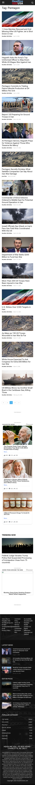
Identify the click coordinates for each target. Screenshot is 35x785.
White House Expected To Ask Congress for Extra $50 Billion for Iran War (16, 361)
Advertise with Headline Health (28, 622)
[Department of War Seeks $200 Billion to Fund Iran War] (17, 244)
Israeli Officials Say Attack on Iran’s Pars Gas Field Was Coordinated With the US (17, 228)
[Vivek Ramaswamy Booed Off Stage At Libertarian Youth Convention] (6, 651)
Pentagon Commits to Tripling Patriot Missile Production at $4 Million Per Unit (15, 88)
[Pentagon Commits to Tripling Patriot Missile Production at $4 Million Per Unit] (17, 76)
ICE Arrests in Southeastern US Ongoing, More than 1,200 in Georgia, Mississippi (22, 704)
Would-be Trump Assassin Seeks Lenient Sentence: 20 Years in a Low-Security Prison (22, 669)
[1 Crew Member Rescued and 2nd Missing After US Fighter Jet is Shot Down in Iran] (17, 19)
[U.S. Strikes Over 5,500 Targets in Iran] (17, 297)
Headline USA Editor (7, 36)
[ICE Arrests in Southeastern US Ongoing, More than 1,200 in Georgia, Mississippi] (6, 705)
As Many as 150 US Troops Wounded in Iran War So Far (14, 334)
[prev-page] (3, 402)
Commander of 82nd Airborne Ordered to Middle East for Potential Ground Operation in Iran (17, 200)
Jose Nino (4, 176)
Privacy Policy (6, 630)
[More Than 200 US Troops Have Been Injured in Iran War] (17, 271)
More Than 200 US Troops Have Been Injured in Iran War (15, 282)
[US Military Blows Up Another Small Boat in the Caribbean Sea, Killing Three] (17, 378)
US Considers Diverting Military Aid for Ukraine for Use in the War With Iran (23, 660)
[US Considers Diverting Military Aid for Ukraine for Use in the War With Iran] (6, 660)
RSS (16, 632)
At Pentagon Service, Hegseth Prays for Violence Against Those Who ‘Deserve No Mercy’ (17, 143)
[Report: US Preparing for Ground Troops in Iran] (17, 104)
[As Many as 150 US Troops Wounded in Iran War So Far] (17, 323)
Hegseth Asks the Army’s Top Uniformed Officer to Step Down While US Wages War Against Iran (16, 59)
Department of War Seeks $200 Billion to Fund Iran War (15, 256)
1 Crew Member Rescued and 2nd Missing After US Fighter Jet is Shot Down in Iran (17, 31)
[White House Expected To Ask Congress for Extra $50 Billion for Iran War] (17, 349)
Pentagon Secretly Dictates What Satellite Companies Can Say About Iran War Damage (17, 171)
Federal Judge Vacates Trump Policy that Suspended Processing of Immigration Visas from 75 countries (17, 559)
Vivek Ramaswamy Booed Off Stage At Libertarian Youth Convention (21, 650)
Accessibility (27, 619)
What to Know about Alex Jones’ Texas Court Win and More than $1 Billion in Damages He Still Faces (23, 695)
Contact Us (27, 626)
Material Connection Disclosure (18, 628)
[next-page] (18, 402)
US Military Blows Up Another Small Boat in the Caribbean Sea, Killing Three (17, 390)
